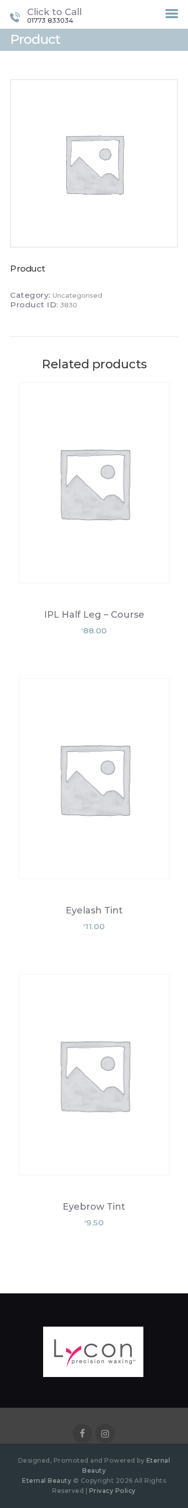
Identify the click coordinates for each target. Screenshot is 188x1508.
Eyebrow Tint (94, 1207)
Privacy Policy (112, 1490)
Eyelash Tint (94, 910)
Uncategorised (77, 295)
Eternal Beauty (47, 1480)
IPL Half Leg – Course (94, 615)
